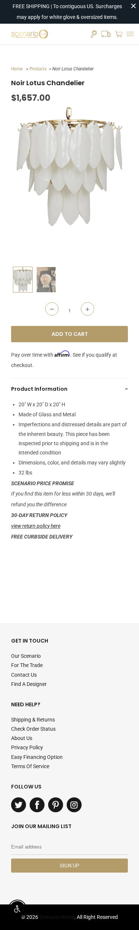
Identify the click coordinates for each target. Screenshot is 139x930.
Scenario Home (56, 917)
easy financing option (37, 757)
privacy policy (27, 747)
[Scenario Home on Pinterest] (55, 804)
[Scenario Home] (29, 34)
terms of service (30, 766)
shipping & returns (33, 720)
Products (38, 68)
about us (21, 738)
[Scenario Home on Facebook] (37, 804)
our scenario (26, 656)
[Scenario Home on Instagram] (74, 804)
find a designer (29, 684)
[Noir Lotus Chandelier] (69, 167)
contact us (24, 675)
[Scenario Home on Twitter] (18, 804)
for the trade (27, 665)
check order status (33, 729)
